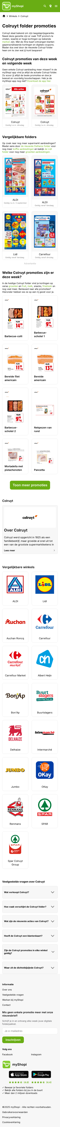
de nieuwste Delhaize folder (35, 146)
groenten (13, 286)
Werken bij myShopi (12, 999)
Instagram (36, 1054)
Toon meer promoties (30, 485)
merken (6, 41)
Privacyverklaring (11, 1117)
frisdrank (48, 286)
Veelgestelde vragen (13, 994)
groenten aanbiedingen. (38, 151)
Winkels (13, 16)
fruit (24, 286)
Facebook (7, 1054)
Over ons (7, 989)
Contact (6, 1005)
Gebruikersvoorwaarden (15, 1112)
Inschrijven (13, 1039)
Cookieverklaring (11, 1122)
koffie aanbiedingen (23, 149)
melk (30, 286)
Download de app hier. (39, 81)
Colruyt (24, 16)
